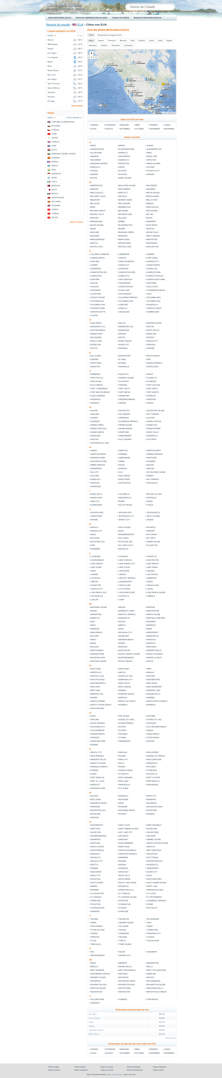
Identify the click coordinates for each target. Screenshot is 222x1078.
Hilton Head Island (156, 472)
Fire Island (95, 381)
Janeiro (94, 125)
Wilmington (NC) (127, 985)
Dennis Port (96, 334)
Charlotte (124, 276)
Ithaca (150, 505)
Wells (150, 967)
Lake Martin (153, 564)
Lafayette (152, 556)
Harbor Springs (155, 454)
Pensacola (152, 763)
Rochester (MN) (154, 807)
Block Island (96, 225)
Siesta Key (124, 872)
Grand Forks (97, 425)
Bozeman (94, 236)
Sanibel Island (154, 839)
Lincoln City (96, 589)
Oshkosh (94, 737)
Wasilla (94, 967)
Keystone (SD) (125, 542)
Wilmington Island (156, 985)
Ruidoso (94, 817)
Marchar (124, 125)
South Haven (96, 883)
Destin (122, 337)
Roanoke (123, 807)
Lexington (95, 585)
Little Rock (124, 589)
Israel (54, 178)
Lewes (150, 582)
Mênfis (122, 625)
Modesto (151, 643)
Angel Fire (152, 156)
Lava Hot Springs (127, 578)
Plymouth (123, 774)
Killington (152, 545)
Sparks (93, 886)
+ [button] (91, 53)
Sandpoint (95, 839)
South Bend (124, 879)
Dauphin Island (154, 323)
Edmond (94, 359)
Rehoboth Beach (98, 803)
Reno (121, 803)
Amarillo (123, 153)
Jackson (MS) (96, 512)
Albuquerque (97, 149)
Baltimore (152, 185)
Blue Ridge (152, 225)
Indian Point (96, 498)
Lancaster (124, 571)
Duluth (94, 348)
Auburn (94, 174)
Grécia (54, 166)
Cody (149, 294)
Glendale (95, 421)
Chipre (54, 138)
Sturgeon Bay (97, 908)
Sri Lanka (56, 202)
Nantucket (124, 669)
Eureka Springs (154, 363)
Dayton (150, 327)
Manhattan (95, 614)
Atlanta (122, 171)
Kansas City (96, 531)
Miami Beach (96, 632)
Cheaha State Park (156, 279)
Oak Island (124, 716)
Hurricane (95, 486)
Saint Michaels (154, 825)
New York (95, 690)
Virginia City (125, 955)
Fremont (94, 403)
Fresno (122, 403)
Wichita (150, 977)
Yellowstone (97, 999)
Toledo (122, 930)
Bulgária (56, 126)
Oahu (93, 716)
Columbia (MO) (154, 297)
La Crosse (95, 556)
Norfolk (123, 698)
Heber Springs (97, 465)
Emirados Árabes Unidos (64, 154)
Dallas (122, 323)
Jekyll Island (153, 516)
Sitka (149, 875)
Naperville (95, 672)
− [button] (91, 57)
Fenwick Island (126, 378)
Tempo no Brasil (80, 1067)
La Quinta (123, 556)
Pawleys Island (98, 763)
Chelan (94, 283)
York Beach (152, 999)
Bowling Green (126, 232)
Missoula (151, 640)
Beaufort (95, 200)
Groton (94, 439)
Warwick (123, 963)
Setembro (125, 129)
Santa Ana (95, 843)
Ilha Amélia (124, 494)
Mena (93, 625)
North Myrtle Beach (157, 701)
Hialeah (150, 468)
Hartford (152, 458)
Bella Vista (152, 200)
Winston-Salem (98, 988)
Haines (93, 450)
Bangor (94, 189)
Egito (54, 150)
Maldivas (55, 186)
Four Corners (97, 396)
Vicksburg (152, 952)
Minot (93, 640)
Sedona (122, 865)
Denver (122, 334)
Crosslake (124, 312)
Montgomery (97, 650)
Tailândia (55, 206)
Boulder (94, 232)
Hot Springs (153, 479)
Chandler (123, 269)
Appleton (151, 160)
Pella (121, 763)
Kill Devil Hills (126, 545)
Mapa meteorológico (59, 18)
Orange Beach (97, 734)
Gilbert (94, 418)
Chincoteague (126, 287)
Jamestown (96, 516)
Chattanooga (125, 279)
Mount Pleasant (155, 654)
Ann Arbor (95, 160)
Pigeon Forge (125, 770)
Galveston (124, 411)
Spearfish (124, 886)
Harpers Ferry (97, 458)
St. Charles (124, 893)
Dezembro (169, 129)
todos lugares (171, 1038)
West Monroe (97, 970)
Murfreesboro (126, 658)
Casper (94, 265)
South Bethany (154, 879)
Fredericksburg (127, 399)
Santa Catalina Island (157, 843)
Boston (150, 229)
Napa (149, 669)
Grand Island (125, 425)
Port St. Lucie (97, 781)
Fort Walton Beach (100, 392)
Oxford (150, 741)
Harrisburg (124, 458)
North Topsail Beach (100, 705)
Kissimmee (95, 549)
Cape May (94, 261)
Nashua (150, 672)
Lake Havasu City (127, 564)
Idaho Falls (96, 494)
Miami (149, 629)
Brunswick (152, 243)
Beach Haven (153, 196)
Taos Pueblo (96, 926)
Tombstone (152, 930)
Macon (122, 607)
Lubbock (151, 596)
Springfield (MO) (155, 890)
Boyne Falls (153, 232)
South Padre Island (156, 883)
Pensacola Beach (99, 767)
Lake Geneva (96, 564)
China (54, 134)
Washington (153, 963)
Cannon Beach (97, 258)
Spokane (94, 890)
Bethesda (123, 211)
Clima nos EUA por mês (132, 119)
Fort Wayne (124, 392)
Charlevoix (96, 276)
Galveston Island (155, 411)
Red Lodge (95, 799)
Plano (93, 774)
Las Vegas (95, 578)
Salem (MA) (152, 829)
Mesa (121, 629)
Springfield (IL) (126, 890)
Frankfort (124, 396)
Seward (94, 868)
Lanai (93, 571)
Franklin (151, 396)
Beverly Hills (97, 214)
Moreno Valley (154, 650)
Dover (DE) (95, 345)
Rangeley (123, 796)
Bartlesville (96, 193)
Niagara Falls (153, 694)
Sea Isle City (96, 861)
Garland (94, 414)
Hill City (94, 472)
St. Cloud (151, 893)
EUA (80, 24)
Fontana (123, 385)
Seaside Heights (155, 861)
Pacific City (96, 752)
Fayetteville (96, 378)
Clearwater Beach (156, 290)
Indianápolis (125, 498)
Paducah (123, 752)
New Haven (152, 683)
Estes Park (95, 363)
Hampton (123, 450)
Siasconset (96, 872)
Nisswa (93, 698)
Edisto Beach (153, 356)
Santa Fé (151, 847)
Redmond (151, 799)
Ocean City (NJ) (154, 719)
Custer (94, 315)
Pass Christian (154, 759)
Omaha (150, 730)
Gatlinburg (124, 414)
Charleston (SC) (98, 272)
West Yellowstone (156, 970)
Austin (93, 178)
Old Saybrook (97, 730)
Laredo (122, 574)
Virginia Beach (97, 955)
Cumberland (153, 312)
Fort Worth (153, 392)
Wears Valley (125, 967)
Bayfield (123, 196)
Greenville (152, 436)
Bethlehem (152, 211)
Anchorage (124, 156)
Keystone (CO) (97, 542)
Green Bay (95, 436)
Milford (94, 636)
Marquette (124, 618)
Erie (149, 359)
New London (125, 687)
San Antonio (153, 832)
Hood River (124, 479)
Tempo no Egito (53, 1067)
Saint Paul (95, 829)
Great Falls (153, 432)
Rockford (152, 810)
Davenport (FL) (97, 327)
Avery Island (125, 178)
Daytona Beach (97, 330)
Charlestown (153, 272)
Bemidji (150, 203)
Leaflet (165, 113)
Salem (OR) (95, 832)
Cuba (54, 146)
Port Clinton (153, 777)
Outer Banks (153, 737)
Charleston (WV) (127, 272)
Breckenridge (97, 239)
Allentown (96, 153)
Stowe (150, 904)
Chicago (94, 287)
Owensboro (125, 741)
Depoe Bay (152, 334)
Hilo (121, 472)
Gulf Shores (125, 439)
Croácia (55, 142)
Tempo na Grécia (54, 1070)
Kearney (151, 531)
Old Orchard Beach (156, 727)
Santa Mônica (97, 850)
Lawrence (151, 578)
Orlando (123, 734)
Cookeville (152, 305)
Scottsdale (153, 857)
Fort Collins (153, 385)
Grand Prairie (154, 428)
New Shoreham (154, 687)
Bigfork (94, 218)
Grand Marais (125, 428)
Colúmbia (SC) (97, 301)
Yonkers (123, 999)
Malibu (93, 611)
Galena (94, 411)
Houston (94, 483)
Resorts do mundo (58, 24)
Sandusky (123, 839)
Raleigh (94, 796)
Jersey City (124, 520)
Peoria (122, 767)
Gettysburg (153, 414)
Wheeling (151, 974)
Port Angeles (97, 777)
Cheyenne (151, 283)
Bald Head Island (127, 185)
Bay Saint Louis (97, 196)
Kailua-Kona (125, 527)
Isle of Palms (125, 505)
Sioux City (95, 875)
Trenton (94, 937)
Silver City (152, 872)
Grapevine (124, 432)
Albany (150, 145)
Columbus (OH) (97, 305)
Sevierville (152, 865)
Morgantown (97, 654)
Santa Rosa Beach (127, 850)
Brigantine (152, 239)
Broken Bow (125, 243)
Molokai (94, 647)
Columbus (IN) (153, 301)
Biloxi (149, 218)
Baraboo (151, 189)
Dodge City (152, 341)
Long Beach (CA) (98, 592)
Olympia (122, 730)
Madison (151, 607)
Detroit (151, 337)
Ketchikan (152, 534)
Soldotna (95, 879)
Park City (123, 759)
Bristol (94, 243)
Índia (53, 170)
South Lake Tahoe (127, 883)
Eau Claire (95, 356)
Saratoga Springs (128, 854)
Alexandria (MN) (126, 149)
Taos (149, 923)
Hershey (123, 468)
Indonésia (56, 174)
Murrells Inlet (154, 658)
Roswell (151, 814)
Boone (122, 229)
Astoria (150, 167)
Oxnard (94, 745)
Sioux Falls (124, 875)
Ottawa (122, 737)
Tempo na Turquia (106, 1067)
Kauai (121, 531)
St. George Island (127, 897)
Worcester (124, 992)
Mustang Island (98, 661)
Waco (93, 963)
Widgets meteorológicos (147, 18)
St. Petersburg (154, 897)
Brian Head (124, 239)
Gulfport (151, 439)
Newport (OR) (153, 690)
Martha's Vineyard (156, 618)
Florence (151, 381)
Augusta (123, 174)
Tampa (93, 923)
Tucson (150, 937)
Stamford (95, 901)
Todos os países (120, 18)
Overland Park (97, 741)
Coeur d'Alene (97, 297)
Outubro (139, 129)
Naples (122, 672)
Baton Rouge (153, 193)
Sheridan (123, 868)
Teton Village (97, 930)
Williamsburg (153, 981)
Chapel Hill (152, 269)
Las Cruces (152, 574)
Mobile (122, 643)
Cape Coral (152, 258)
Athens (94, 171)
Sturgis (123, 908)
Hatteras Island (98, 461)
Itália (54, 182)
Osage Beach (153, 734)
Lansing (150, 571)
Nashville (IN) (97, 676)
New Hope (95, 687)
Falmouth (123, 374)
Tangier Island (126, 923)
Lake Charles (125, 560)
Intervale (151, 498)
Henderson (96, 468)
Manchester (153, 611)
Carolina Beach (126, 261)
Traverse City (154, 933)
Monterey (152, 647)
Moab (93, 643)
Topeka (94, 933)
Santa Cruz (124, 847)
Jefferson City (126, 516)
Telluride (123, 926)
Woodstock (96, 992)
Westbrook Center (100, 974)
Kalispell (151, 527)
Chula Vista (152, 287)
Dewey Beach (125, 341)
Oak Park (151, 716)
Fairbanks (95, 374)
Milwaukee (124, 636)
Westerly (123, 974)
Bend (92, 207)
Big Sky (150, 214)
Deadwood (124, 330)
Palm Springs (97, 756)
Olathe (122, 727)
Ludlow (94, 600)
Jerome (94, 520)
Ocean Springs (126, 723)
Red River (123, 799)
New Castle (124, 683)
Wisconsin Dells (155, 988)
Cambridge (124, 254)
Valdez (122, 952)
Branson (123, 236)
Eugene (122, 363)
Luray (121, 600)
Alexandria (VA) (154, 149)
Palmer (122, 756)
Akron (122, 145)
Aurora (150, 174)
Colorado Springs (128, 297)
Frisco (150, 403)
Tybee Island (125, 944)
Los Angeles (96, 596)
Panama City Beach (156, 756)
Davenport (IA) (126, 327)
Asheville (95, 167)
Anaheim (94, 156)
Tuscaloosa (153, 941)
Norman (151, 698)
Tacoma (94, 919)
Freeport (151, 399)
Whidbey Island (98, 977)
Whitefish (123, 977)
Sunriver (95, 911)
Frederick (95, 399)
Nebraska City (126, 680)
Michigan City (125, 632)
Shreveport (153, 868)
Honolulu (95, 479)
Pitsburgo (152, 770)
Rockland (95, 814)
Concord (123, 305)
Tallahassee (153, 919)
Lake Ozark (96, 567)
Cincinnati (95, 290)
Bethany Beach (97, 211)
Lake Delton (153, 560)
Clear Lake (124, 290)
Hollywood (124, 476)
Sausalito (95, 857)
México (55, 194)
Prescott (95, 785)
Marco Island (153, 614)
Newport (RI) (96, 694)
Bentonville (153, 207)
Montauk (123, 647)
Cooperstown (97, 308)
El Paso (122, 359)
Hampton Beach (98, 454)
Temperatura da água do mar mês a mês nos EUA (132, 1044)
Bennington (125, 207)
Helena (150, 465)
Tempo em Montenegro (135, 1070)
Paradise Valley (98, 759)
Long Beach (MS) (127, 592)
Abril (137, 125)
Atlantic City (153, 171)
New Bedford (153, 680)
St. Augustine (97, 893)
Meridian (94, 629)
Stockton (95, 904)
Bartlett (123, 193)
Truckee (123, 937)
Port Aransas (125, 777)
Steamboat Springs (156, 901)
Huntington (125, 483)
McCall (122, 622)
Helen (121, 465)
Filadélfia (152, 378)
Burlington (152, 247)
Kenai (93, 534)
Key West (151, 538)
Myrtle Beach (125, 661)
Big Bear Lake (125, 214)
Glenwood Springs (128, 421)
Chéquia (55, 130)
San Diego (123, 836)
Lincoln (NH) (153, 585)
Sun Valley (152, 908)
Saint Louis (124, 825)
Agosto (109, 129)
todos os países (76, 222)
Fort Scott (124, 389)
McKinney (151, 622)
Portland (123, 781)
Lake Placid (124, 567)
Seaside (122, 861)
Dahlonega (96, 323)
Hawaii (122, 461)
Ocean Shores (97, 723)
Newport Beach (126, 694)
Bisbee (122, 221)
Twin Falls (95, 944)
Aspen (121, 167)
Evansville (124, 367)
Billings (123, 218)
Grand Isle (152, 425)
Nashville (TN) (126, 676)
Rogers (122, 814)
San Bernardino (98, 836)
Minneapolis (153, 636)
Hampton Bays (154, 450)
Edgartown (124, 356)
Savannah (123, 857)
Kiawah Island (153, 542)
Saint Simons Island (128, 829)
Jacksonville (153, 512)
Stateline (123, 901)
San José (151, 836)
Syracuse (123, 911)
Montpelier (124, 650)
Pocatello (152, 774)
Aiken (93, 145)
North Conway (97, 701)
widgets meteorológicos (115, 1074)
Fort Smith (152, 389)
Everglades (153, 367)
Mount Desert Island (129, 654)
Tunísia (54, 210)
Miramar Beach (126, 640)
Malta (54, 190)
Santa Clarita (97, 847)
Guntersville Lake (99, 443)
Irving (150, 501)
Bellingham (124, 203)
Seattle (94, 865)
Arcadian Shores (99, 163)
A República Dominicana (63, 122)
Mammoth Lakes (126, 611)
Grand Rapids (97, 432)
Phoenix (94, 770)
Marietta (94, 618)
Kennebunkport (127, 534)
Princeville (124, 785)
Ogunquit (151, 723)
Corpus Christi (154, 308)
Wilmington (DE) (98, 985)
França (54, 162)
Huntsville (152, 483)
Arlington (124, 163)
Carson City (153, 261)
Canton (122, 258)
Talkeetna (124, 919)
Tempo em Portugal (133, 1067)
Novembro (155, 129)
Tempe (150, 926)
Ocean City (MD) (126, 719)
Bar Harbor (124, 189)
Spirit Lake (152, 886)
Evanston (95, 367)
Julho (93, 129)
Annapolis (124, 160)
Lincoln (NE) (125, 585)
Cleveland (95, 294)
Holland (94, 476)
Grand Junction (98, 428)
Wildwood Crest (127, 981)
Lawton (94, 582)
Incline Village (154, 494)
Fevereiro (110, 125)
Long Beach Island (156, 592)
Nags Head (95, 669)
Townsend (124, 933)
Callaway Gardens (99, 254)
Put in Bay (123, 788)
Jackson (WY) (125, 512)
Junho (167, 125)
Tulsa (93, 941)
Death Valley (153, 330)
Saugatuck (152, 854)
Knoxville (123, 549)
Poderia (154, 125)
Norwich (151, 705)
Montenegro (58, 198)
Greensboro (125, 436)
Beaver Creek (125, 200)
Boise (93, 229)
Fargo (150, 374)
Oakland (94, 719)
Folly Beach (96, 385)
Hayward (151, 461)
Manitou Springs (127, 614)
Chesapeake (124, 283)
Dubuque (151, 345)
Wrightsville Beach (156, 992)
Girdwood (124, 418)
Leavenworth (125, 582)
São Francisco (154, 850)
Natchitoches (97, 680)
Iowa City (95, 501)
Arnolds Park (153, 163)
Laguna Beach (97, 560)
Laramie (94, 574)
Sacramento (96, 825)
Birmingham (96, 221)
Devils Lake (96, 341)
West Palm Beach (127, 970)
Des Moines (96, 337)
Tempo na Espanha (81, 1070)
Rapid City (152, 796)
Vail (92, 952)
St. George (95, 897)
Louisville (124, 596)
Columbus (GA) (126, 301)
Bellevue (95, 203)
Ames (149, 153)
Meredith (151, 625)
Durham (150, 348)
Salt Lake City (126, 832)
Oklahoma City (97, 727)
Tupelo (122, 941)
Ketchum (94, 538)
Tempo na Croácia (106, 1070)
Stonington (125, 904)
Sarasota (95, 854)
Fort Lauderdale (99, 389)
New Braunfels (98, 683)
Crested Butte (97, 312)
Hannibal (123, 454)
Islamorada (96, 505)
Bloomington (125, 225)
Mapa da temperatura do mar (91, 18)
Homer (150, 476)
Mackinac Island (98, 607)
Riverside (95, 807)
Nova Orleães (97, 708)
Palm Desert (153, 752)
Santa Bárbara (126, 843)
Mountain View (97, 658)
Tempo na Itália (158, 1070)
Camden (150, 254)
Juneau (150, 520)
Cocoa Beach (125, 294)
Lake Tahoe (152, 567)
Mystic (150, 661)
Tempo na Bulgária (159, 1067)
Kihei (92, 545)
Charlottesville (155, 276)
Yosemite (95, 1003)
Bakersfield (96, 185)
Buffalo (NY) (96, 247)
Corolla (123, 308)
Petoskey (151, 767)
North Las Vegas (127, 701)
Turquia (55, 214)
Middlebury (152, 632)
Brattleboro (153, 236)
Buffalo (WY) (125, 247)
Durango (123, 348)
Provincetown (97, 788)
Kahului (94, 527)
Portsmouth (153, 781)
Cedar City (124, 265)
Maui (92, 622)
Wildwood (95, 981)
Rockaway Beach (127, 810)
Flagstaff (124, 381)
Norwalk (123, 705)
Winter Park (125, 988)
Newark (122, 690)
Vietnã (54, 218)
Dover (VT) (124, 345)
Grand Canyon (154, 421)
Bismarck (151, 221)
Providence (152, 785)
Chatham (94, 279)
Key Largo (124, 538)
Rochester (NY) (98, 810)
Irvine (121, 501)
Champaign (95, 269)
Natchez (151, 676)
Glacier (150, 418)
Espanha (55, 158)
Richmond (151, 803)
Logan (150, 589)
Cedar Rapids (153, 265)
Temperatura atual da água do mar (132, 1010)
